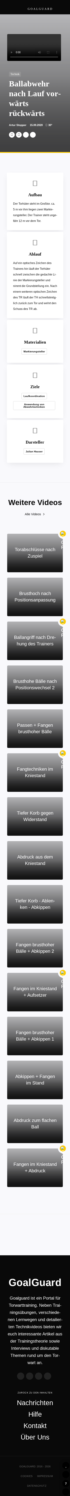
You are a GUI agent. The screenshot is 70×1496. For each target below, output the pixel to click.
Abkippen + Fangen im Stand (35, 1080)
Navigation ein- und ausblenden (61, 7)
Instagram (38, 1376)
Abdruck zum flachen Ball (35, 1123)
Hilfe (65, 1483)
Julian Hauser (34, 451)
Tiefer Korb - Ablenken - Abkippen (35, 904)
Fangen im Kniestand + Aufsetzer (35, 992)
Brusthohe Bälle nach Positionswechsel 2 (35, 684)
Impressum (45, 1476)
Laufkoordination (34, 396)
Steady (47, 1376)
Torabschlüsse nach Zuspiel (35, 553)
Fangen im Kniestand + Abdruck (35, 1167)
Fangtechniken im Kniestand (35, 772)
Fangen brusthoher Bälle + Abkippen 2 (35, 948)
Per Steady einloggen (65, 1491)
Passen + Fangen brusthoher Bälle (35, 728)
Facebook (19, 135)
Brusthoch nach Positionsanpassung (35, 597)
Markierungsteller (34, 351)
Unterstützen (26, 135)
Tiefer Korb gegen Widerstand (35, 816)
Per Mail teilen (33, 135)
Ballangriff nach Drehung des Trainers (35, 640)
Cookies (27, 1476)
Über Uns (35, 1437)
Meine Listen (65, 1474)
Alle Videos (33, 514)
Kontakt (35, 1426)
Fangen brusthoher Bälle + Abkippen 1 (35, 1036)
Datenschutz (37, 1485)
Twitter (12, 135)
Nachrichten (35, 1403)
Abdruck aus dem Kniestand (35, 860)
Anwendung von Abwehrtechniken (34, 405)
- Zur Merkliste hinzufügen (65, 1465)
